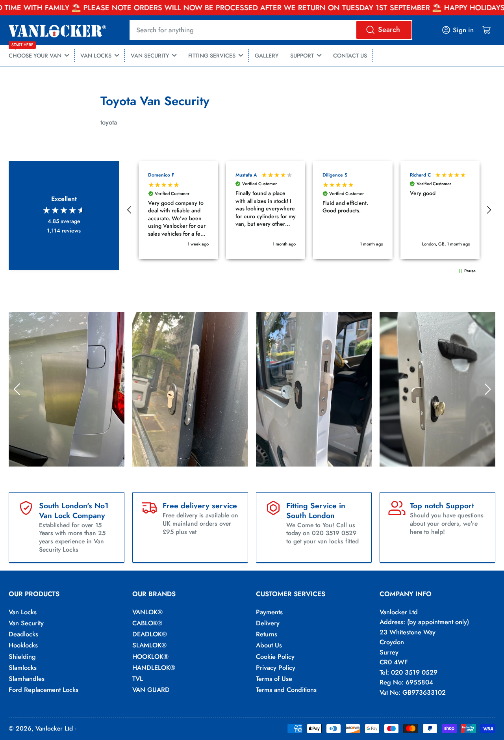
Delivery (268, 623)
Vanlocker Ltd (54, 728)
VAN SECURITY (150, 55)
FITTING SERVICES (211, 55)
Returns (266, 634)
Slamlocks (23, 667)
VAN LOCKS (95, 55)
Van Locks (23, 612)
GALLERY (267, 55)
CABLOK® (147, 623)
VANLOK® (147, 612)
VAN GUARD (151, 689)
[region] (309, 210)
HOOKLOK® (150, 656)
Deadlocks (23, 634)
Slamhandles (26, 678)
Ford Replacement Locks (43, 689)
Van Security (26, 623)
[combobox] (270, 30)
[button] (129, 210)
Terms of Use (274, 678)
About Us (269, 645)
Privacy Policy (275, 667)
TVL (137, 678)
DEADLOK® (149, 634)
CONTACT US (350, 55)
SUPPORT (302, 55)
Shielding (22, 656)
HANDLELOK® (153, 667)
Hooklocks (23, 645)
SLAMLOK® (149, 645)
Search (389, 29)
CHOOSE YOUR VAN (35, 52)
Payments (269, 612)
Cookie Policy (275, 656)
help (437, 531)
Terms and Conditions (286, 689)
